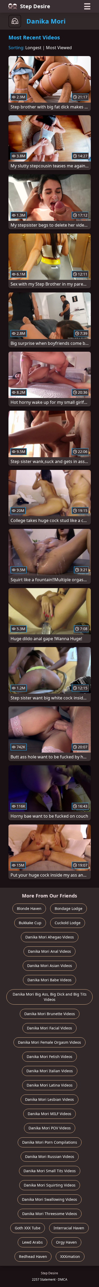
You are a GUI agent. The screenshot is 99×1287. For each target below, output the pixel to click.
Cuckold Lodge (68, 922)
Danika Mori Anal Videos (49, 951)
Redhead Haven (33, 1256)
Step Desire (35, 6)
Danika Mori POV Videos (50, 1127)
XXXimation (70, 1256)
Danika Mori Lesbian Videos (49, 1099)
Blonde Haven (29, 908)
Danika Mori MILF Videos (49, 1113)
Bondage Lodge (68, 908)
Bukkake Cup (30, 922)
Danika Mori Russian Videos (49, 1156)
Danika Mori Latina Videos (50, 1085)
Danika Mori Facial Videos (49, 1027)
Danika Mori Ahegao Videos (49, 937)
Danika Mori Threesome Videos (49, 1213)
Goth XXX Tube (27, 1227)
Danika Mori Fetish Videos (49, 1056)
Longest (33, 48)
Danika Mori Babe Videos (49, 979)
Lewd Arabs (32, 1242)
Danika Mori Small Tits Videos (49, 1170)
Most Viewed (59, 48)
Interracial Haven (69, 1227)
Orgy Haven (66, 1242)
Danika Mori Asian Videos (49, 965)
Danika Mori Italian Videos (49, 1070)
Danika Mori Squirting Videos (50, 1185)
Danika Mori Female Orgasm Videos (49, 1042)
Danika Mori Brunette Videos (49, 1013)
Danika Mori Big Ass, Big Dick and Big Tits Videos (50, 997)
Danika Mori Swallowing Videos (49, 1199)
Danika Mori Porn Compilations (49, 1142)
